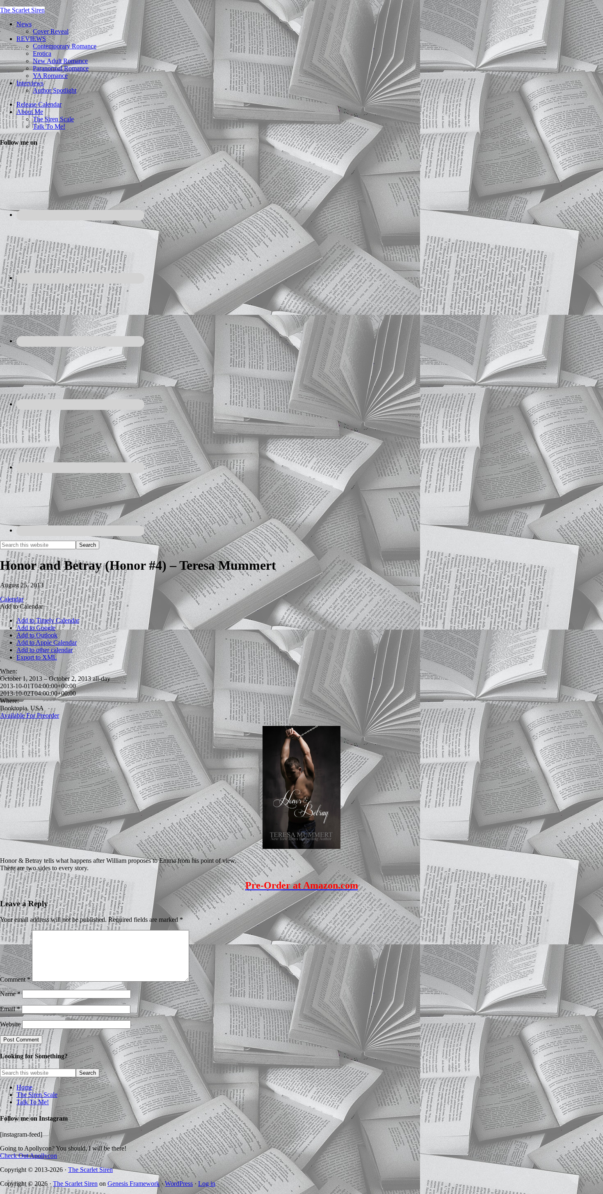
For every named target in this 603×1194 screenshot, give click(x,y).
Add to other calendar (44, 649)
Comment (15, 979)
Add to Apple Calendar (46, 642)
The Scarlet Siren (22, 10)
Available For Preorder (29, 715)
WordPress (179, 1183)
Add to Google (35, 627)
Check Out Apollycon (28, 1155)
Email (10, 1008)
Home (24, 1087)
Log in (206, 1183)
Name (10, 993)
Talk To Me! (32, 1101)
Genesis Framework (133, 1183)
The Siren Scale (36, 1094)
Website (10, 1024)
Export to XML (36, 657)
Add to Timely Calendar (47, 620)
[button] (21, 606)
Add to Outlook (36, 635)
